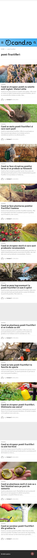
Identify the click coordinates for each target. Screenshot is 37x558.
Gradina (3, 84)
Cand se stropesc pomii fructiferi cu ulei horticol (17, 445)
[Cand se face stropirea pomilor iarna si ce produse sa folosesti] (18, 153)
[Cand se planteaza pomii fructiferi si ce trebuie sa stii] (18, 312)
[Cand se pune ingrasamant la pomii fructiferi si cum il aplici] (18, 272)
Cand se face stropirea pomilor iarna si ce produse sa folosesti (16, 167)
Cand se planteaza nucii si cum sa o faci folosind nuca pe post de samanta (18, 486)
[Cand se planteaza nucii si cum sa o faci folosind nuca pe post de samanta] (18, 471)
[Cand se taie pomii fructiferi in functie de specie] (18, 352)
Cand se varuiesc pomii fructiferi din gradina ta (17, 527)
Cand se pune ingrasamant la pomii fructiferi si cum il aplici (16, 286)
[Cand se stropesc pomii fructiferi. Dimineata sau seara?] (18, 391)
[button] (2, 42)
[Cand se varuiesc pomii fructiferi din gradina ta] (18, 513)
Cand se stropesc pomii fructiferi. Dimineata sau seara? (18, 405)
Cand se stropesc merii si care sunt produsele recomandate (18, 246)
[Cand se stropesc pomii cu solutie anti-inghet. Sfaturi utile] (18, 73)
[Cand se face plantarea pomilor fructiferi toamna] (18, 193)
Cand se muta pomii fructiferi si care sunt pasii (17, 127)
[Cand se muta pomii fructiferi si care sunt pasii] (18, 113)
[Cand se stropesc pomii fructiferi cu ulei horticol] (18, 431)
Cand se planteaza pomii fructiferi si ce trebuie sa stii (18, 326)
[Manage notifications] (32, 553)
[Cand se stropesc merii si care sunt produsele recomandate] (18, 232)
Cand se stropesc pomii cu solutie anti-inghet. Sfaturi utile (17, 88)
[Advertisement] (18, 19)
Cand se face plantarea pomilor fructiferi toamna (17, 207)
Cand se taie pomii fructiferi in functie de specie (16, 366)
